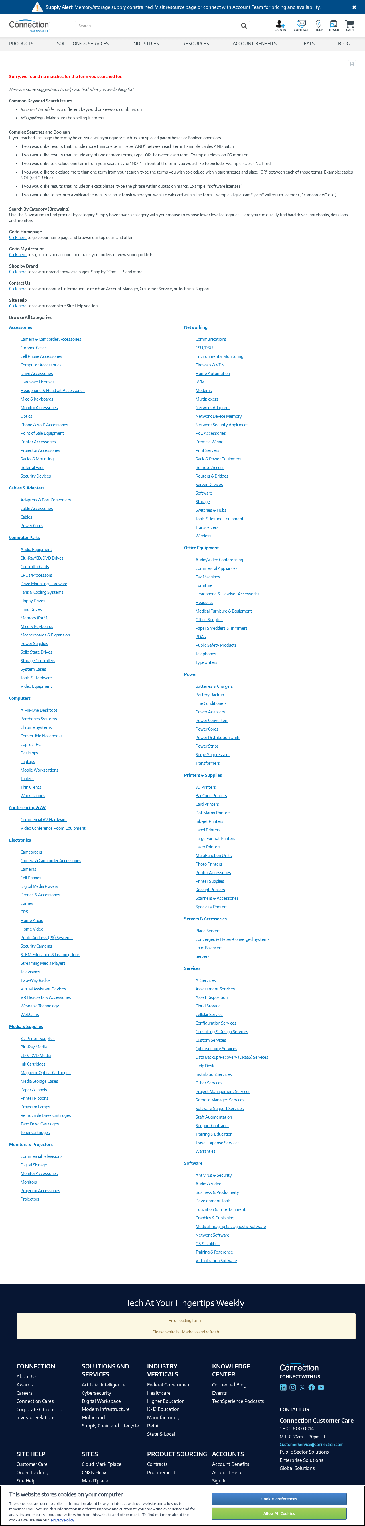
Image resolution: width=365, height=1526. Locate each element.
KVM (200, 382)
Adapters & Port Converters (46, 499)
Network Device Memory (219, 416)
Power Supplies (34, 643)
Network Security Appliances (222, 424)
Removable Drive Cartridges (46, 1115)
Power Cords (32, 525)
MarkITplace (95, 1481)
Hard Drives (31, 609)
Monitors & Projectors (31, 1144)
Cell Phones (31, 877)
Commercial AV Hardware (44, 819)
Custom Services (211, 1040)
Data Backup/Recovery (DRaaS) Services (232, 1057)
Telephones (206, 653)
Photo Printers (209, 864)
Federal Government (169, 1385)
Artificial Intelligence (103, 1385)
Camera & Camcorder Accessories (51, 339)
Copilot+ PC (31, 744)
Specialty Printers (212, 906)
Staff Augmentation (214, 1117)
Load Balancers (209, 947)
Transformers (208, 763)
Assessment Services (215, 988)
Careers (25, 1393)
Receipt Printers (210, 889)
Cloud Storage (208, 1005)
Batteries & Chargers (214, 686)
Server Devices (209, 484)
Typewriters (206, 662)
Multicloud (93, 1417)
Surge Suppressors (213, 754)
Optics (26, 416)
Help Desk (205, 1065)
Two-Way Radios (36, 980)
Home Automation (213, 373)
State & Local (161, 1434)
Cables (26, 517)
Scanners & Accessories (217, 898)
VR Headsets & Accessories (46, 997)
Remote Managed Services (220, 1099)
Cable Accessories (37, 508)
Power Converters (212, 720)
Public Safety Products (216, 645)
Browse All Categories (30, 317)
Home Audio (32, 920)
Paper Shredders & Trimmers (222, 628)
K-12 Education (163, 1409)
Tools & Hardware (36, 677)
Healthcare (159, 1393)
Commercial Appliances (217, 568)
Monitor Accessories (39, 407)
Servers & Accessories (205, 918)
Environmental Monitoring (219, 356)
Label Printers (208, 829)
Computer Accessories (41, 364)
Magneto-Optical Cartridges (46, 1072)
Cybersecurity (96, 1393)
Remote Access (210, 467)
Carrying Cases (34, 347)
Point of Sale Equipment (42, 433)
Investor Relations (36, 1417)
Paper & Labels (34, 1089)
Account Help (226, 1472)
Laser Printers (208, 846)
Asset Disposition (212, 997)
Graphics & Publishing (215, 1217)
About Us (27, 1376)
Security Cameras (36, 946)
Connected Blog (229, 1385)
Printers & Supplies (203, 775)
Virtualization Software (216, 1260)
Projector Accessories (40, 450)
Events (219, 1393)
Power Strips (207, 746)
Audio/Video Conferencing (219, 559)
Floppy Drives (33, 600)
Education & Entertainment (221, 1209)
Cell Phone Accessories (41, 356)
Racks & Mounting (37, 458)
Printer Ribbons (34, 1098)
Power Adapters (210, 711)
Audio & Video (208, 1183)
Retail (153, 1426)
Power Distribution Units (218, 737)
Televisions (30, 971)
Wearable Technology (40, 1005)
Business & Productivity (217, 1192)
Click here (18, 237)
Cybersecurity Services (216, 1048)
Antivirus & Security (214, 1175)
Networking (196, 327)
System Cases (33, 669)
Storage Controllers (38, 660)
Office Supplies (209, 619)
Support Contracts (212, 1125)
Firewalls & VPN (210, 364)
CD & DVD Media (36, 1055)
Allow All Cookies (279, 1513)
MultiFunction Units (214, 855)
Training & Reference (214, 1252)
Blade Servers (208, 930)
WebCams (30, 1014)
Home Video (32, 929)
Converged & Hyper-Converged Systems (233, 939)
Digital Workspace (101, 1401)
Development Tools (213, 1200)
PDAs (201, 636)
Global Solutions (297, 1468)
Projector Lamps (35, 1106)
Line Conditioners (211, 703)
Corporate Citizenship (39, 1409)
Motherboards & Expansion (45, 635)
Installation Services (214, 1074)
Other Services (209, 1082)
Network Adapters (213, 407)
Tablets (27, 778)
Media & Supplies (26, 1026)
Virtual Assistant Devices (43, 988)
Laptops (28, 761)
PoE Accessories (211, 433)
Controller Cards (35, 566)
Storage (203, 501)
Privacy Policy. (63, 1520)
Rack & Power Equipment (219, 458)
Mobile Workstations (39, 770)
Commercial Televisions (41, 1156)
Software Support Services (220, 1108)
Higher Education (166, 1401)
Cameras (28, 869)
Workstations (33, 795)
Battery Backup (210, 694)
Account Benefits (230, 1464)
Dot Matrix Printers (213, 812)
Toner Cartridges (35, 1132)
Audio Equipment (36, 549)
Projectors (30, 1199)
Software (204, 493)
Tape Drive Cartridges (40, 1123)
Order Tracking (32, 1472)
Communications (211, 339)
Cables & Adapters (26, 487)
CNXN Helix (94, 1472)
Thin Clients (31, 787)
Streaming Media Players (43, 963)
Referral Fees (32, 467)
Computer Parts (24, 537)
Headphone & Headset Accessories (53, 390)
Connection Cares (35, 1401)
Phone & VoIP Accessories (44, 424)
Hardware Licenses (38, 382)
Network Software (212, 1235)
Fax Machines (208, 576)
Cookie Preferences (279, 1498)
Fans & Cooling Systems (42, 592)
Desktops (29, 752)
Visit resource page (175, 7)
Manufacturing (163, 1417)
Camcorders (31, 852)
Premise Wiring (209, 441)
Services (192, 968)
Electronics (20, 840)
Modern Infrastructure (106, 1409)
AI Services (206, 980)
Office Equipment (201, 547)
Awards (25, 1385)
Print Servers (207, 450)
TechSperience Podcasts (238, 1401)
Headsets (204, 602)
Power (190, 674)
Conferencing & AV (27, 807)
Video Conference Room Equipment (53, 828)
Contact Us (294, 1409)
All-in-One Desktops (39, 710)
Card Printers (207, 804)
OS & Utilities (208, 1243)
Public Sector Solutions (304, 1452)
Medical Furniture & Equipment (224, 611)
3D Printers (206, 787)
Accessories (20, 327)
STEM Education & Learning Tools (50, 954)
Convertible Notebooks (42, 735)
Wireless (203, 535)
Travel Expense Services (218, 1142)
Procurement (161, 1472)
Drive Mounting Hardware (44, 583)
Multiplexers (207, 399)
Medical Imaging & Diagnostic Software (231, 1226)
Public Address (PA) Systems (47, 937)
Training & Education (214, 1134)
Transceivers (207, 527)
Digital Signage (34, 1164)
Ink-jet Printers (209, 821)
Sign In (219, 1481)
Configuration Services (216, 1023)
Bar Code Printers (211, 795)
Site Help (26, 1481)
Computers (20, 698)
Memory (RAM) (34, 617)
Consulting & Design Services (222, 1031)
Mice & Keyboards (37, 399)
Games (27, 903)
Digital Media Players (39, 886)
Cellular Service (209, 1014)
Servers (203, 956)
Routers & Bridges (212, 476)
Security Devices (36, 476)
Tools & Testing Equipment (220, 518)
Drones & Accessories (40, 894)
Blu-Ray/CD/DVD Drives (42, 558)
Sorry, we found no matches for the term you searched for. (66, 76)
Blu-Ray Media (34, 1046)
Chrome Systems (36, 727)
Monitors (29, 1182)
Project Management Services (223, 1091)
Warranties (206, 1151)
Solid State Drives (36, 652)
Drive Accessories (37, 373)
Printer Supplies (210, 881)
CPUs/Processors (36, 575)
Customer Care (32, 1464)
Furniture (204, 585)
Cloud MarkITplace (101, 1464)
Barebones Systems (39, 718)
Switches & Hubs (211, 510)
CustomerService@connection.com (312, 1444)
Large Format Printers (215, 838)
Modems (204, 390)
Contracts (157, 1464)
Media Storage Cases (39, 1081)
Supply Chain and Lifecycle (110, 1426)
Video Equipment (36, 686)
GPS (24, 911)
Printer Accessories (38, 441)
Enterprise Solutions (301, 1460)
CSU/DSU (204, 347)
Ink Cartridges (33, 1064)
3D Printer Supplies (38, 1038)
